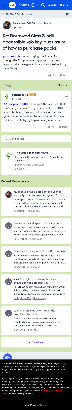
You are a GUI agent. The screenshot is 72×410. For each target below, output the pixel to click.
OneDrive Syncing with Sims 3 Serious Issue (40, 251)
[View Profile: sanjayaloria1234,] (8, 281)
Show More (38, 342)
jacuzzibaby (20, 210)
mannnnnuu (20, 329)
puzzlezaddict (20, 94)
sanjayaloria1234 (22, 298)
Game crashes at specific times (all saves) (39, 223)
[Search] (43, 5)
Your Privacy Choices (36, 405)
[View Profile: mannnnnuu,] (8, 313)
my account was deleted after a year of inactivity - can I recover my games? (37, 193)
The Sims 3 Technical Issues (19, 14)
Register (52, 5)
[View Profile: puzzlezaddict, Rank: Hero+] (7, 96)
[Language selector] (35, 5)
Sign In (64, 5)
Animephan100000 (24, 23)
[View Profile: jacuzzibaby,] (8, 194)
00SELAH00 (20, 238)
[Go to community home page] (19, 5)
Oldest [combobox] (62, 85)
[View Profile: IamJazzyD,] (8, 253)
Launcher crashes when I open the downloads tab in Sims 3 (34, 312)
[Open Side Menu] (4, 5)
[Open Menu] (67, 14)
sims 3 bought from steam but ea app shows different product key (36, 281)
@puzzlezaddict (12, 56)
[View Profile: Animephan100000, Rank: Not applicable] (7, 25)
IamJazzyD (19, 267)
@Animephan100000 (17, 104)
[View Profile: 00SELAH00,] (8, 225)
